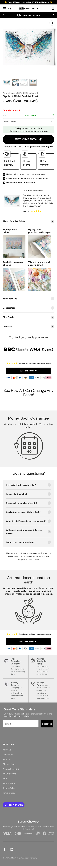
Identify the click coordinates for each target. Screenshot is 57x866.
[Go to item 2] (15, 83)
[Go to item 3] (24, 83)
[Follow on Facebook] (5, 849)
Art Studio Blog (9, 773)
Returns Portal (9, 783)
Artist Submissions (11, 769)
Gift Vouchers (9, 764)
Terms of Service (10, 793)
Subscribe (47, 723)
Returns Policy (9, 788)
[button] (3, 15)
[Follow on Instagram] (12, 849)
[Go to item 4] (33, 83)
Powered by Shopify (29, 858)
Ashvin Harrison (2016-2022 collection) (20, 93)
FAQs (5, 778)
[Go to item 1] (7, 83)
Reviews (6, 759)
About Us (7, 749)
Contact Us (8, 754)
